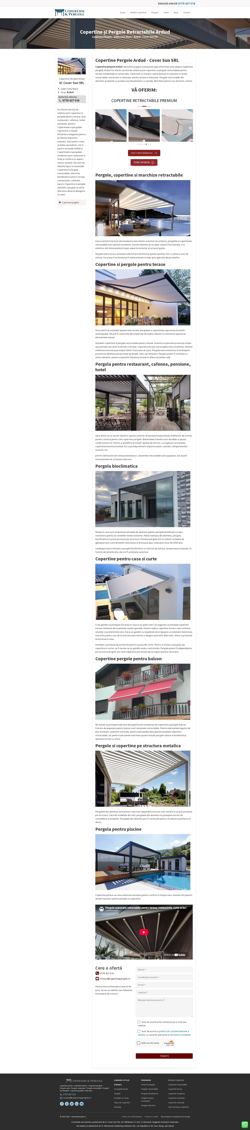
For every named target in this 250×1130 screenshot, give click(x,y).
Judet (123, 36)
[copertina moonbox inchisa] (111, 140)
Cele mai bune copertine (178, 1107)
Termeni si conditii (151, 1117)
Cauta (166, 12)
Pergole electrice (148, 1105)
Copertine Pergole (102, 36)
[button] (137, 144)
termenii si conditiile (180, 1034)
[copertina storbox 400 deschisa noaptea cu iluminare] (144, 140)
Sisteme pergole (148, 1084)
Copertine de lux (175, 1089)
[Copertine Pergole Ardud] (71, 66)
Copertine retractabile (177, 1084)
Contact (186, 12)
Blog (176, 12)
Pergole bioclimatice (149, 1093)
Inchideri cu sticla (121, 1098)
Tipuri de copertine (122, 1102)
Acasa (122, 12)
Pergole (154, 12)
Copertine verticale (176, 1102)
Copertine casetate (176, 1098)
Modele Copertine (138, 12)
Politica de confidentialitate (132, 1117)
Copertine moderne (176, 1093)
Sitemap (117, 1107)
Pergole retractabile (149, 1089)
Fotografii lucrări (121, 1089)
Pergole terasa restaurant (147, 1099)
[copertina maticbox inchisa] (177, 140)
